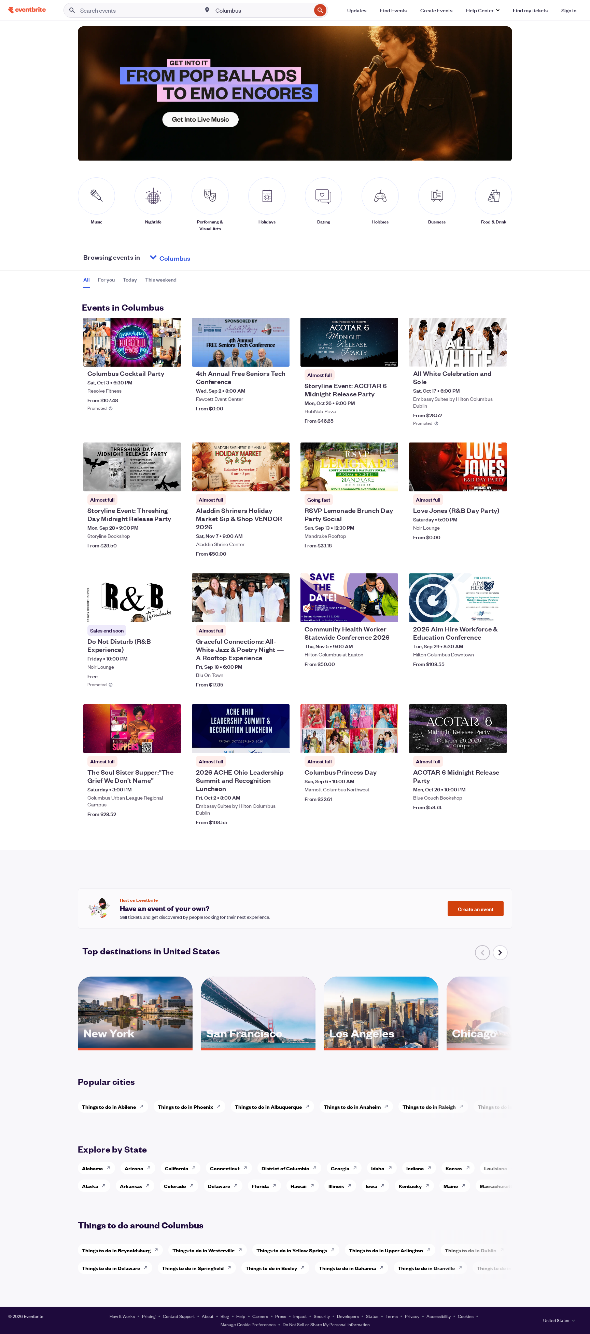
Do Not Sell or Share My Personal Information (326, 1324)
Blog (225, 1316)
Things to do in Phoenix (185, 1106)
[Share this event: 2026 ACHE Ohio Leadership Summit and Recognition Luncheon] (280, 743)
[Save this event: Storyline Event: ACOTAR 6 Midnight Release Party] (372, 357)
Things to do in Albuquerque (268, 1106)
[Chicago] (504, 1045)
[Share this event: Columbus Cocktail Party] (171, 357)
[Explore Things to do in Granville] (462, 1268)
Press (280, 1316)
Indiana (415, 1168)
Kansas (454, 1168)
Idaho (377, 1168)
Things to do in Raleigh (429, 1106)
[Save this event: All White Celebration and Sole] (481, 357)
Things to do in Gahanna (347, 1267)
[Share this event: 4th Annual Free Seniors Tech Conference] (280, 357)
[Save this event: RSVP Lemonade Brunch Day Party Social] (372, 482)
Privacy (412, 1316)
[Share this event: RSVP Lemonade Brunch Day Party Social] (388, 482)
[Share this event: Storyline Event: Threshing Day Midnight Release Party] (171, 482)
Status (372, 1316)
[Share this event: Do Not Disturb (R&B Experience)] (171, 613)
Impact (300, 1316)
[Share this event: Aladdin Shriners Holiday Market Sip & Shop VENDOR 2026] (280, 482)
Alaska (90, 1185)
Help (240, 1316)
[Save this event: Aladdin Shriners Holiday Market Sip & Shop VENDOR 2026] (263, 482)
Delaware (219, 1185)
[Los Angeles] (381, 1045)
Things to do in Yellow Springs (291, 1250)
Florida (260, 1185)
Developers (348, 1316)
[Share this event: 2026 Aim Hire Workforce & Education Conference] (497, 613)
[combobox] (262, 10)
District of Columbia (285, 1168)
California (176, 1168)
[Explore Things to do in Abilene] (143, 1106)
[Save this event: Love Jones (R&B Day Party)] (481, 482)
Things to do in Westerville (203, 1250)
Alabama (92, 1168)
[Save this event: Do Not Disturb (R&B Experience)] (155, 613)
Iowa (371, 1185)
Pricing (149, 1316)
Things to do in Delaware (111, 1267)
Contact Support (179, 1316)
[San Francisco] (258, 1045)
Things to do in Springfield (193, 1267)
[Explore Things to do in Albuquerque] (309, 1106)
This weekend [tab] (161, 279)
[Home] (27, 10)
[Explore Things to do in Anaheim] (388, 1106)
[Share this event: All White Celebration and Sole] (497, 357)
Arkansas (131, 1185)
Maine (451, 1185)
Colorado (175, 1185)
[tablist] (130, 282)
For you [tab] (106, 279)
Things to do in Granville (426, 1267)
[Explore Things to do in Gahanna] (383, 1268)
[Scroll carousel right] (500, 952)
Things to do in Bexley (271, 1267)
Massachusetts (497, 1185)
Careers (260, 1316)
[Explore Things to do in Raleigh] (463, 1106)
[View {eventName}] (132, 342)
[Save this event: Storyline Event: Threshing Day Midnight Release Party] (155, 482)
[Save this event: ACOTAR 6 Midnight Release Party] (481, 743)
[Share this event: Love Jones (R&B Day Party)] (497, 482)
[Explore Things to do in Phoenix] (220, 1106)
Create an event (475, 908)
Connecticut (225, 1168)
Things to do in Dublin (470, 1250)
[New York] (135, 1045)
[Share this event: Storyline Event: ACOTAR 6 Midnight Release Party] (388, 357)
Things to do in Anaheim (352, 1106)
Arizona (134, 1168)
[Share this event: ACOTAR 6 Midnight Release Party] (497, 743)
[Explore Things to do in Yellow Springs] (334, 1250)
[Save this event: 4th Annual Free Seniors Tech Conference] (263, 357)
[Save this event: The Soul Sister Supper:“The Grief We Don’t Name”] (155, 743)
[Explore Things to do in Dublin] (504, 1250)
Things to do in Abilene (109, 1106)
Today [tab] (130, 279)
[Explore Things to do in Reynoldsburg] (158, 1250)
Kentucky (410, 1185)
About (207, 1316)
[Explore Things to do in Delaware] (147, 1268)
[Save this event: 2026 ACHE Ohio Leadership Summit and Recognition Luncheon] (263, 743)
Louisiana (495, 1168)
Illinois (336, 1185)
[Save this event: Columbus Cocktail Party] (155, 357)
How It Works (122, 1316)
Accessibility (438, 1316)
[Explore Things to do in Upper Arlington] (430, 1250)
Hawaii (299, 1185)
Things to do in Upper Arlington (386, 1250)
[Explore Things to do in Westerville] (242, 1250)
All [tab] (86, 279)
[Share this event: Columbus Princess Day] (388, 743)
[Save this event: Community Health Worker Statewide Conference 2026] (372, 613)
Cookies (466, 1316)
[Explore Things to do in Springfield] (231, 1268)
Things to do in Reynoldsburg (116, 1250)
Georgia (340, 1168)
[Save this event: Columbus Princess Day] (372, 743)
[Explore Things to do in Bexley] (304, 1268)
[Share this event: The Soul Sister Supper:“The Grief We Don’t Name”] (171, 743)
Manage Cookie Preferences (248, 1324)
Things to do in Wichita (505, 1106)
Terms (391, 1316)
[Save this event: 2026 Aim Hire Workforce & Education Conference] (481, 613)
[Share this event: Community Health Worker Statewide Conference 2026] (388, 613)
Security (322, 1316)
